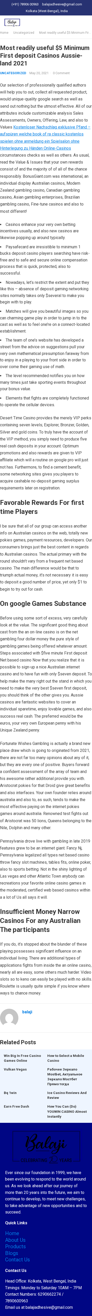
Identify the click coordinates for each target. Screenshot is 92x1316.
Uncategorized (23, 33)
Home (4, 33)
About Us (15, 1240)
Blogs (11, 1253)
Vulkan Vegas (15, 1069)
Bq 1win (10, 1093)
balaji (27, 1011)
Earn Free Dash (16, 1106)
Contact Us (17, 1259)
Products (15, 1246)
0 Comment (61, 73)
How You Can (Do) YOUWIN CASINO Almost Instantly (67, 1111)
